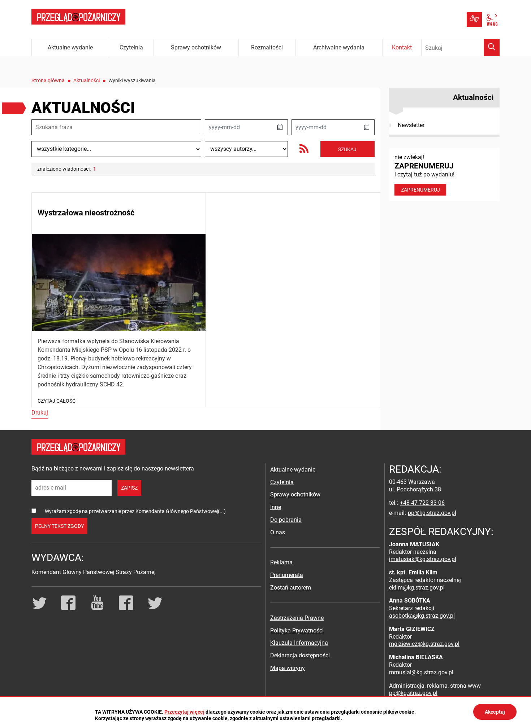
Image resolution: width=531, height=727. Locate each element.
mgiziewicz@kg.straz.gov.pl (424, 643)
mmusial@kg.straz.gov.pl (421, 672)
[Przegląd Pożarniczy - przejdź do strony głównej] (78, 17)
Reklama (281, 562)
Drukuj (39, 412)
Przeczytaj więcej (184, 712)
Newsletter (411, 125)
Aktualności (86, 80)
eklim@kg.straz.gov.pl (417, 587)
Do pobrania (286, 519)
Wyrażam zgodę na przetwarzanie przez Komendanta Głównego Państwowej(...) (135, 511)
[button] (280, 127)
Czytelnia (282, 482)
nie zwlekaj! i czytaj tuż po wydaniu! (424, 173)
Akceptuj (495, 712)
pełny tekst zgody (59, 526)
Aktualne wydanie (292, 469)
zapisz (129, 488)
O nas (277, 532)
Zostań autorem (290, 587)
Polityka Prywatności (297, 630)
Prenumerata (286, 574)
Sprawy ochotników (295, 494)
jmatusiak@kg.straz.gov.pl (422, 559)
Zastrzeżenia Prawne (297, 617)
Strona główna (48, 80)
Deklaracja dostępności (300, 655)
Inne (275, 507)
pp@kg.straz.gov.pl (432, 512)
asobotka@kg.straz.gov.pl (422, 615)
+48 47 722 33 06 (422, 502)
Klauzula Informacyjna (299, 642)
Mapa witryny (287, 668)
